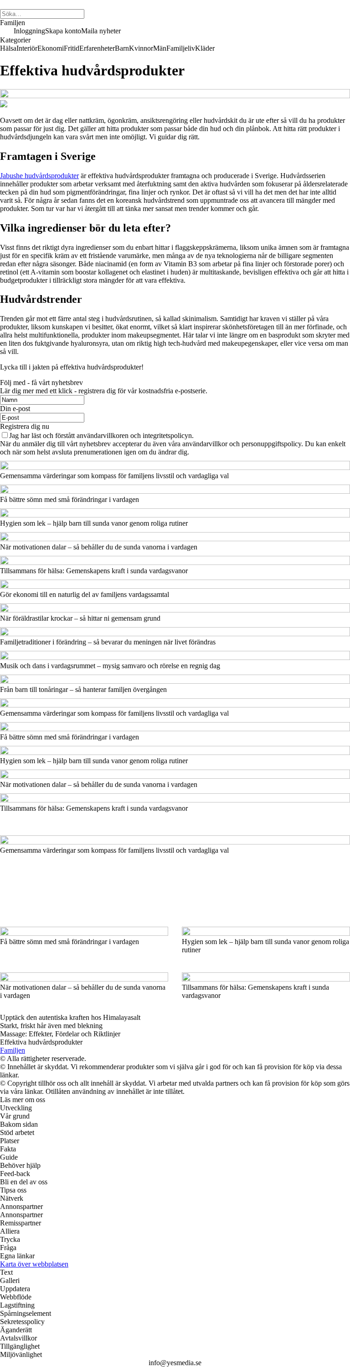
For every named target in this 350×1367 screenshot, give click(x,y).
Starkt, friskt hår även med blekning (51, 1025)
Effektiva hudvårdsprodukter (41, 1042)
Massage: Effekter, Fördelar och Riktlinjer (60, 1034)
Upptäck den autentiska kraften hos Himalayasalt (70, 1017)
